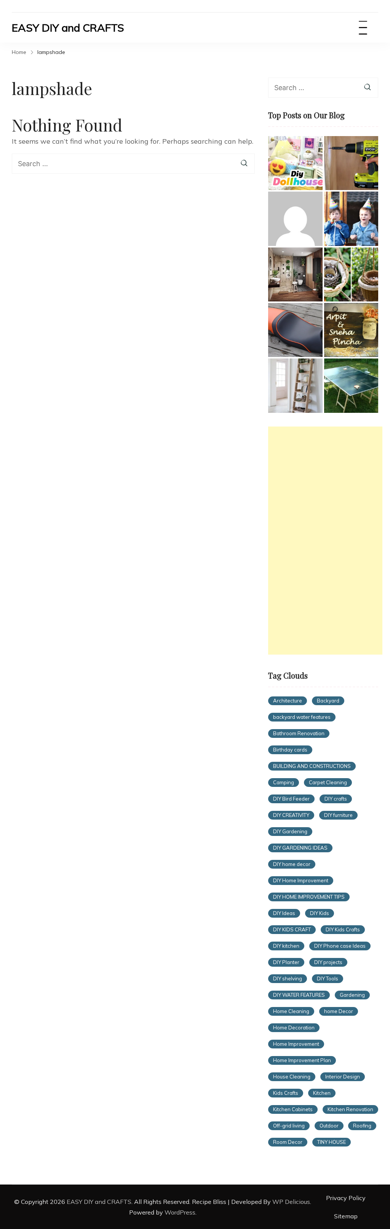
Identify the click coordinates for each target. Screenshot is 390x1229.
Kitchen (322, 1093)
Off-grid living (289, 1126)
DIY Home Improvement (300, 880)
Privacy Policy (346, 1198)
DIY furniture (338, 815)
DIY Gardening (290, 831)
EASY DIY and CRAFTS (68, 27)
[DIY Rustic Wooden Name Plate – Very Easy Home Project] (351, 330)
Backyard (328, 701)
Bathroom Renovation (298, 733)
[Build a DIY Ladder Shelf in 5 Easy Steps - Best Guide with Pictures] (295, 385)
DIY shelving (287, 978)
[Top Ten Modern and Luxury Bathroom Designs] (295, 274)
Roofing (362, 1126)
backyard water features (302, 717)
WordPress (180, 1212)
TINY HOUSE (331, 1142)
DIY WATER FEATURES (299, 995)
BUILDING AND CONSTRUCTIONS (312, 766)
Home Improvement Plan (302, 1060)
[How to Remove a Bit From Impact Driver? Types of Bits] (351, 163)
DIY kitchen (286, 946)
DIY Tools (327, 978)
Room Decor (287, 1142)
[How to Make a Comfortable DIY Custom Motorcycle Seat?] (295, 330)
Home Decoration (294, 1027)
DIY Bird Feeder (291, 799)
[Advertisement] (325, 541)
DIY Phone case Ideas (340, 946)
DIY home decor (291, 864)
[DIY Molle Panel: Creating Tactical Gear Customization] (295, 219)
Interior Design (342, 1077)
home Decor (338, 1011)
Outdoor (329, 1126)
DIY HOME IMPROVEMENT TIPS (309, 897)
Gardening (352, 995)
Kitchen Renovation (350, 1109)
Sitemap (346, 1216)
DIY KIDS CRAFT (292, 929)
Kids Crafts (285, 1093)
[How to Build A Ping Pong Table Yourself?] (351, 385)
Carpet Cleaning (328, 782)
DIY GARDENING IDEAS (300, 848)
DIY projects (328, 962)
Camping (283, 782)
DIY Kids (319, 913)
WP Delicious (291, 1201)
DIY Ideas (284, 913)
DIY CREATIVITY (291, 815)
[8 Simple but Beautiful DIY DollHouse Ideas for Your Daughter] (295, 163)
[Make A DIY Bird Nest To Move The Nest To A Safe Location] (351, 274)
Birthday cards (290, 750)
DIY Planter (286, 962)
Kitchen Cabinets (293, 1109)
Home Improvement (296, 1044)
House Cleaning (291, 1077)
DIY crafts (335, 799)
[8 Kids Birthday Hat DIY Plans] (351, 219)
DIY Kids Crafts (343, 929)
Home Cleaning (291, 1011)
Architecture (287, 701)
